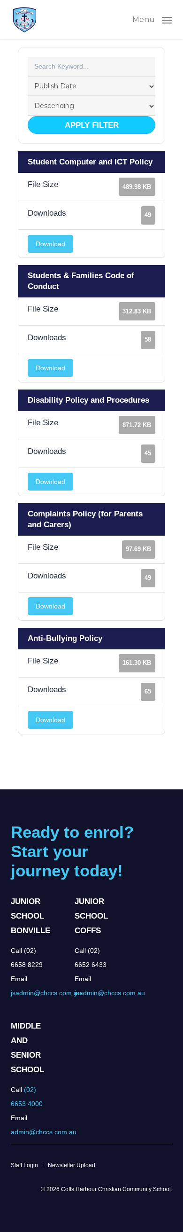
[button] (152, 19)
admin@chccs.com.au (43, 1132)
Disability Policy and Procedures (88, 400)
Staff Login (24, 1165)
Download (50, 244)
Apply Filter (92, 125)
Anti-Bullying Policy (65, 638)
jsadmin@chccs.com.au (46, 993)
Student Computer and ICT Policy (90, 161)
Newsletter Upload (71, 1165)
